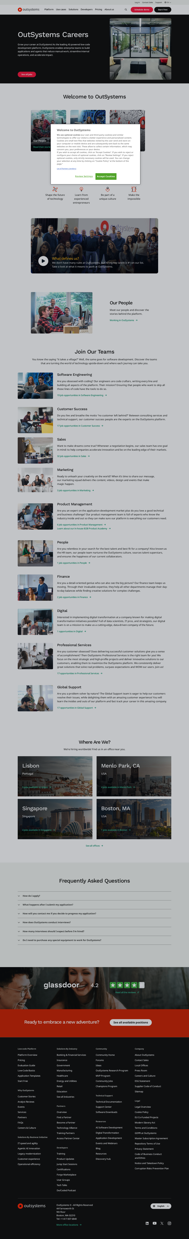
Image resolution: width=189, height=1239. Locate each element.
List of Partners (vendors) (66, 169)
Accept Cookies (106, 176)
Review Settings (84, 176)
